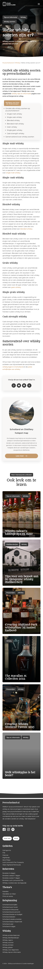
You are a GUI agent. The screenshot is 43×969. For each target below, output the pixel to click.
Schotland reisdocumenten (12, 919)
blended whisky (26, 229)
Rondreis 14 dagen (8, 873)
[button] (14, 385)
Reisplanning (9, 900)
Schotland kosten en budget (12, 914)
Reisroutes (8, 869)
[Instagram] (8, 829)
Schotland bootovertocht (11, 912)
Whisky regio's (7, 940)
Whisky (23, 17)
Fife (3, 853)
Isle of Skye (6, 860)
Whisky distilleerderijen (10, 938)
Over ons (7, 838)
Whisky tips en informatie (11, 952)
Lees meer (20, 456)
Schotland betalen (8, 917)
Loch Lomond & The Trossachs (13, 862)
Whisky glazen (7, 947)
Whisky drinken (7, 945)
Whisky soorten (9, 22)
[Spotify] (12, 829)
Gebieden (7, 846)
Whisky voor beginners (10, 950)
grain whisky (16, 287)
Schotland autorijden (9, 905)
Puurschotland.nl (8, 63)
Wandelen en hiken (9, 894)
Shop (16, 838)
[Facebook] (4, 829)
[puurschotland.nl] (9, 4)
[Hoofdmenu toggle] (39, 4)
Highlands (6, 857)
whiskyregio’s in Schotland (12, 367)
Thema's (7, 887)
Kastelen (5, 891)
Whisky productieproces (11, 935)
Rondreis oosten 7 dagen (11, 878)
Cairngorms (6, 850)
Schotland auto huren (10, 907)
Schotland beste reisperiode (12, 922)
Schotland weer (7, 924)
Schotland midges (8, 926)
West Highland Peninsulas (11, 865)
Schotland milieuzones (10, 909)
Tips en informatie (10, 17)
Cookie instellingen (28, 963)
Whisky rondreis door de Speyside (14, 883)
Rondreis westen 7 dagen (11, 875)
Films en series (7, 896)
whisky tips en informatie (21, 94)
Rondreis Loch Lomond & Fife (12, 880)
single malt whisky (13, 173)
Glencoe (5, 855)
